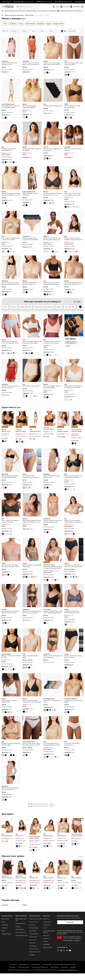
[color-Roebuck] (50, 158)
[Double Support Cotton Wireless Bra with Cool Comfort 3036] (73, 370)
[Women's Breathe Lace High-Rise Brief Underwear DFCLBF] (77, 867)
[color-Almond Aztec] (50, 355)
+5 (15, 162)
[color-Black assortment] (47, 710)
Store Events (32, 942)
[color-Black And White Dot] (6, 755)
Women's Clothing (29, 15)
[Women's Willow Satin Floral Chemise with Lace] (11, 47)
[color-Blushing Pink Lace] (11, 251)
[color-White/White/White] (27, 488)
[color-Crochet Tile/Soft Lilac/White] (11, 353)
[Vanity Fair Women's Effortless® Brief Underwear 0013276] (77, 825)
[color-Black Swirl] (74, 534)
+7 (78, 576)
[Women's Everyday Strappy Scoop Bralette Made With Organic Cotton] (32, 325)
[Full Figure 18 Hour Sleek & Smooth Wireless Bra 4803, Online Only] (73, 595)
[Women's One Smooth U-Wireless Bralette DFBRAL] (11, 727)
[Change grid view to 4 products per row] (62, 31)
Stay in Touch (32, 939)
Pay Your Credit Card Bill (21, 935)
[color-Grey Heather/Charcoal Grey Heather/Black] (76, 577)
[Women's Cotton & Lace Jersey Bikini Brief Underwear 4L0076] (32, 727)
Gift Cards (18, 926)
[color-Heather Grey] (71, 399)
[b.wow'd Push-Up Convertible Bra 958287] (73, 684)
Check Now (76, 940)
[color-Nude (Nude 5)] (68, 207)
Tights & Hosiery (30, 23)
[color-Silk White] (24, 205)
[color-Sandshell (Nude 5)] (74, 207)
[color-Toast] (45, 397)
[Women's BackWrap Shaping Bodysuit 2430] (52, 460)
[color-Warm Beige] (3, 294)
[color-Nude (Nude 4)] (71, 625)
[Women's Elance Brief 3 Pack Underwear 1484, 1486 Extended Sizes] (73, 549)
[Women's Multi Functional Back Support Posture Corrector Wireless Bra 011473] (11, 595)
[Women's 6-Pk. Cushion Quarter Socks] (52, 684)
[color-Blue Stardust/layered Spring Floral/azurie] (14, 353)
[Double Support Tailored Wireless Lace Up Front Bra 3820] (11, 222)
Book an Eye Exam (33, 948)
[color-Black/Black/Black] (66, 577)
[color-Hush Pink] (76, 207)
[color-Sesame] (50, 294)
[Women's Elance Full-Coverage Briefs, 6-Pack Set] (73, 640)
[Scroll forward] (80, 306)
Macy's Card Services (21, 932)
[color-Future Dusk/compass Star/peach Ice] (29, 488)
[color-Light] (8, 712)
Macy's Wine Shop (33, 933)
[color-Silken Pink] (32, 396)
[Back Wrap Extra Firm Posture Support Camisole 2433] (11, 772)
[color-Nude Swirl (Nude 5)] (66, 534)
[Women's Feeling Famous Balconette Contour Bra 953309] (22, 418)
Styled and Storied (47, 947)
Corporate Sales (47, 921)
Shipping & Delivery (6, 933)
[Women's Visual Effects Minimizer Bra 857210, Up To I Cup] (52, 177)
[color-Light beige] (3, 623)
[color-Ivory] (3, 118)
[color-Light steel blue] (47, 294)
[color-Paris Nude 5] (6, 669)
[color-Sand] (45, 158)
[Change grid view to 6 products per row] (65, 31)
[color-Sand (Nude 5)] (45, 72)
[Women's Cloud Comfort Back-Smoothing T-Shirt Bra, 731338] (11, 549)
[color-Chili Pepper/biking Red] (22, 442)
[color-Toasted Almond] (47, 251)
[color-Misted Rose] (75, 888)
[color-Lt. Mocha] (3, 575)
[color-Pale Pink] (55, 251)
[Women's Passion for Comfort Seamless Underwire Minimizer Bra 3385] (73, 222)
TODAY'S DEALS (6, 1)
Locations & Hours (33, 921)
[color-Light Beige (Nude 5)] (14, 251)
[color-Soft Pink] (55, 710)
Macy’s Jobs (46, 935)
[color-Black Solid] (27, 577)
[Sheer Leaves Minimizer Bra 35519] (32, 640)
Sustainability (46, 944)
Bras (5, 23)
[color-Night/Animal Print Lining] (68, 712)
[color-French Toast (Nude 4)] (24, 668)
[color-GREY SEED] (24, 577)
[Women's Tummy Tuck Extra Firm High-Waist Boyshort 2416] (52, 504)
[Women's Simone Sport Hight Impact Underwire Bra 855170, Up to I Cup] (52, 47)
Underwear (13, 23)
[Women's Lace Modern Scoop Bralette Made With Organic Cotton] (52, 267)
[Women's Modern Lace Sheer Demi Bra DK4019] (73, 90)
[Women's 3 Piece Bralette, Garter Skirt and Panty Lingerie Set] (32, 595)
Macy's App (32, 924)
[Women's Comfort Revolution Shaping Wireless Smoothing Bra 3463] (73, 504)
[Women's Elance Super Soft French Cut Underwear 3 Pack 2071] (11, 325)
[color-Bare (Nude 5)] (47, 623)
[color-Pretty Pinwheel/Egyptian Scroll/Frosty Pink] (6, 353)
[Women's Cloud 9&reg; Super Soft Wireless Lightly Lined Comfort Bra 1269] (52, 222)
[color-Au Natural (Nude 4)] (66, 712)
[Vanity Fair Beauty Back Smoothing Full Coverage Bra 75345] (77, 418)
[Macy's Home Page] (7, 6)
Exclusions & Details (68, 940)
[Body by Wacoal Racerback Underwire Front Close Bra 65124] (32, 684)
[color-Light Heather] (32, 577)
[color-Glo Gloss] (11, 162)
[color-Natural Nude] (50, 72)
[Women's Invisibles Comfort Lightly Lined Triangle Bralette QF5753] (52, 595)
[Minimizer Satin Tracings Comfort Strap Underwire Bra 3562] (73, 460)
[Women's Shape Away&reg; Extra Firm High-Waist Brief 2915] (11, 460)
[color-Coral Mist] (35, 577)
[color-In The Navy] (14, 162)
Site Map (45, 941)
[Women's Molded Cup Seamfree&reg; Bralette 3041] (32, 549)
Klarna (3, 921)
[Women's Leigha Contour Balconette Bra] (49, 418)
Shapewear (41, 23)
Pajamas (24, 905)
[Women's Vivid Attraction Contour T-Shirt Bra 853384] (8, 418)
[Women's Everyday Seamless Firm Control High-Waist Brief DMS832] (8, 867)
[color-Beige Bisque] (20, 888)
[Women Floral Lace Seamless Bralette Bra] (32, 177)
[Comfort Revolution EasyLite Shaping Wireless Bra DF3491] (52, 727)
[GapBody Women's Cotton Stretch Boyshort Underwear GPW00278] (36, 418)
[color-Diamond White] (68, 668)
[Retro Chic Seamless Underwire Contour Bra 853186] (52, 370)
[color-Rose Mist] (6, 575)
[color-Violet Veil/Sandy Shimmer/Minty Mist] (24, 488)
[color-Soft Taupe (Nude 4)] (3, 162)
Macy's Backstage (33, 927)
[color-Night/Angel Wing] (17, 442)
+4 (16, 353)
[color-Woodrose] (6, 441)
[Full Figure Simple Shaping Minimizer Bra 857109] (32, 267)
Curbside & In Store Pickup (35, 918)
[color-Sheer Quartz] (53, 580)
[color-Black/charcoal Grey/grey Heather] (66, 668)
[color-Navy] (27, 205)
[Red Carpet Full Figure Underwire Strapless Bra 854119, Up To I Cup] (73, 267)
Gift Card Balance (20, 929)
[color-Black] (47, 72)
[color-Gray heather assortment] (50, 710)
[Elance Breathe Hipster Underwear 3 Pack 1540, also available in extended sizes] (32, 460)
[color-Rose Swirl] (71, 534)
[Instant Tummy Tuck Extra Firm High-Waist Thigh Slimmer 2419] (11, 267)
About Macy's (46, 918)
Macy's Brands (32, 930)
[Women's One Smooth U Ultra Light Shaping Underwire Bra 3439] (73, 177)
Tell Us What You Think (34, 951)
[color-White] (8, 162)
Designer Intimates (59, 23)
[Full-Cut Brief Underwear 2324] (32, 370)
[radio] (44, 72)
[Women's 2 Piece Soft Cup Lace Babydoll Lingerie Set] (11, 370)
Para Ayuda (4, 927)
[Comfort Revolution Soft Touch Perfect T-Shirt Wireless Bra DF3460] (8, 825)
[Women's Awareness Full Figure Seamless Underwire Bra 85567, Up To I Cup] (63, 418)
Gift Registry (32, 954)
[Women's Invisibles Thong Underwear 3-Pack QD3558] (32, 222)
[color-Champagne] (68, 118)
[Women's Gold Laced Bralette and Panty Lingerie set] (52, 640)
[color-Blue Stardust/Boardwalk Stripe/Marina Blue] (74, 577)
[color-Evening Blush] (55, 757)
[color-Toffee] (76, 251)
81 (51, 805)
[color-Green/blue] (45, 710)
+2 (57, 354)
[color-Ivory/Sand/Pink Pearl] (71, 577)
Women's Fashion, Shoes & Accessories (14, 15)
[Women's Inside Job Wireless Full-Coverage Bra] (52, 133)
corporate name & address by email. (68, 970)
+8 (57, 251)
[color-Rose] (68, 489)
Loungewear (5, 905)
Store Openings (33, 945)
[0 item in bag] (82, 6)
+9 (80, 888)
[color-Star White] (50, 580)
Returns (3, 930)
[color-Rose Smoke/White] (20, 442)
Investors (45, 927)
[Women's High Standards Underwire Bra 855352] (32, 90)
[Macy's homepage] (3, 15)
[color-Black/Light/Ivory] (8, 353)
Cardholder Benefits (20, 923)
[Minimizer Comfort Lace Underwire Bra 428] (11, 640)
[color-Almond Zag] (68, 534)
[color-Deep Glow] (22, 888)
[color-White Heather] (29, 577)
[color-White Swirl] (76, 534)
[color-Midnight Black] (73, 443)
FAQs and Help (5, 918)
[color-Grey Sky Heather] (35, 396)
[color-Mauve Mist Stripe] (75, 443)
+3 (78, 251)
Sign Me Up (70, 922)
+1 (36, 396)
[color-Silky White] (24, 755)
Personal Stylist (33, 936)
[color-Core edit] (66, 75)
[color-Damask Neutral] (45, 580)
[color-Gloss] (78, 888)
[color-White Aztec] (55, 355)
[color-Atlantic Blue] (71, 118)
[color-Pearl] (11, 669)
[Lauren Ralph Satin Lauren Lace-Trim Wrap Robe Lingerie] (11, 90)
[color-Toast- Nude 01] (27, 712)
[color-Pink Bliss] (50, 846)
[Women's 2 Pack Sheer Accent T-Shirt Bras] (73, 133)
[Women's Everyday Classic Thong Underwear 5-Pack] (73, 47)
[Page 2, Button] (55, 805)
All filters (78, 301)
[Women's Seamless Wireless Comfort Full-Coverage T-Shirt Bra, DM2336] (22, 867)
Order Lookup (5, 924)
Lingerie (49, 23)
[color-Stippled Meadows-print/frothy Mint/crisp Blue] (3, 353)
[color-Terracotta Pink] (25, 888)
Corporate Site (46, 924)
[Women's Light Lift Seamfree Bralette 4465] (11, 684)
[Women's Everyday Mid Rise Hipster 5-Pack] (73, 727)
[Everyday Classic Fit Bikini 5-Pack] (52, 90)
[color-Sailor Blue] (14, 669)
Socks (21, 23)
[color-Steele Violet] (55, 580)
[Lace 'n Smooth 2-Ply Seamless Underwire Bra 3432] (11, 504)
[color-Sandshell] (45, 251)
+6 (78, 206)
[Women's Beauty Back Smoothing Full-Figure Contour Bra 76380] (52, 549)
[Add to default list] (12, 413)
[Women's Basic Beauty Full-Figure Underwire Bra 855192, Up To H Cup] (11, 177)
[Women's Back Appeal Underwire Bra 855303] (32, 133)
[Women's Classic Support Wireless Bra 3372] (11, 133)
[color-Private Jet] (66, 625)
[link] (11, 66)
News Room (46, 938)
